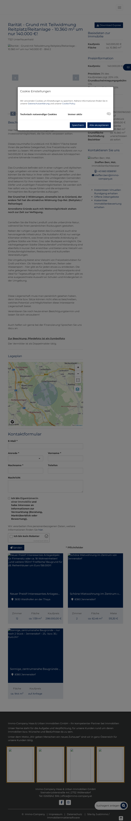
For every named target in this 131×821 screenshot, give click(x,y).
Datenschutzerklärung (39, 103)
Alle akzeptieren (99, 125)
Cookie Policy (68, 103)
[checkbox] (109, 113)
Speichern (78, 125)
